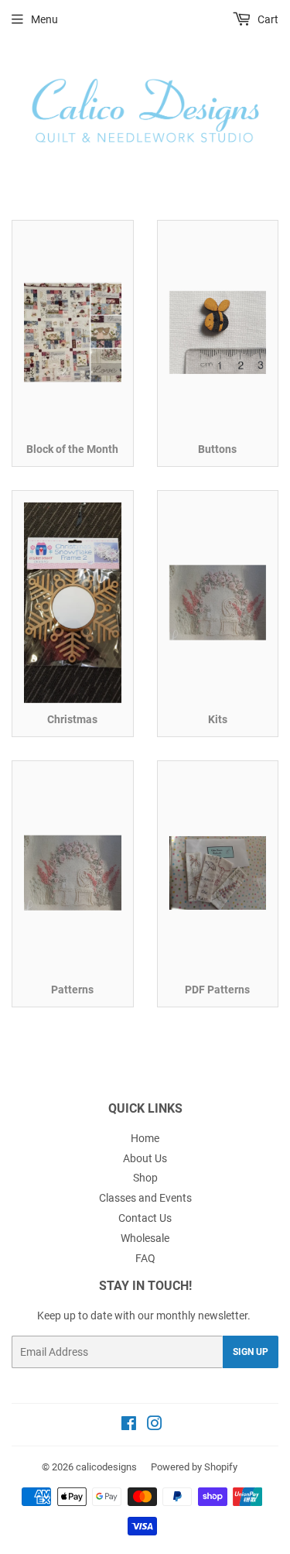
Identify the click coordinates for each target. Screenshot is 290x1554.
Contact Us (145, 1218)
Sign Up (250, 1351)
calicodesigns (106, 1467)
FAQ (145, 1258)
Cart (266, 19)
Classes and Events (145, 1198)
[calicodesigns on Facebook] (129, 1425)
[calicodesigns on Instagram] (154, 1425)
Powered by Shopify (194, 1467)
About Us (145, 1158)
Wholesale (145, 1238)
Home (145, 1138)
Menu (44, 19)
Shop (145, 1178)
